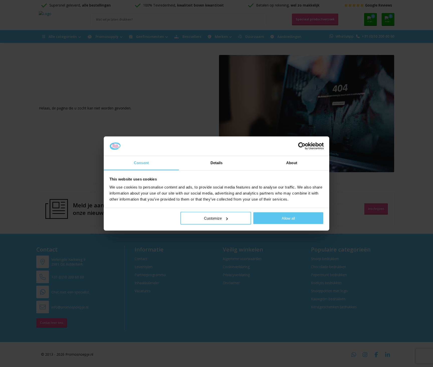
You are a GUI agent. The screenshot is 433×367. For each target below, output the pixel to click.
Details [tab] (216, 162)
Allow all (288, 218)
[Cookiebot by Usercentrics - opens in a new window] (302, 146)
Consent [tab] (141, 162)
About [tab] (291, 162)
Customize (213, 218)
